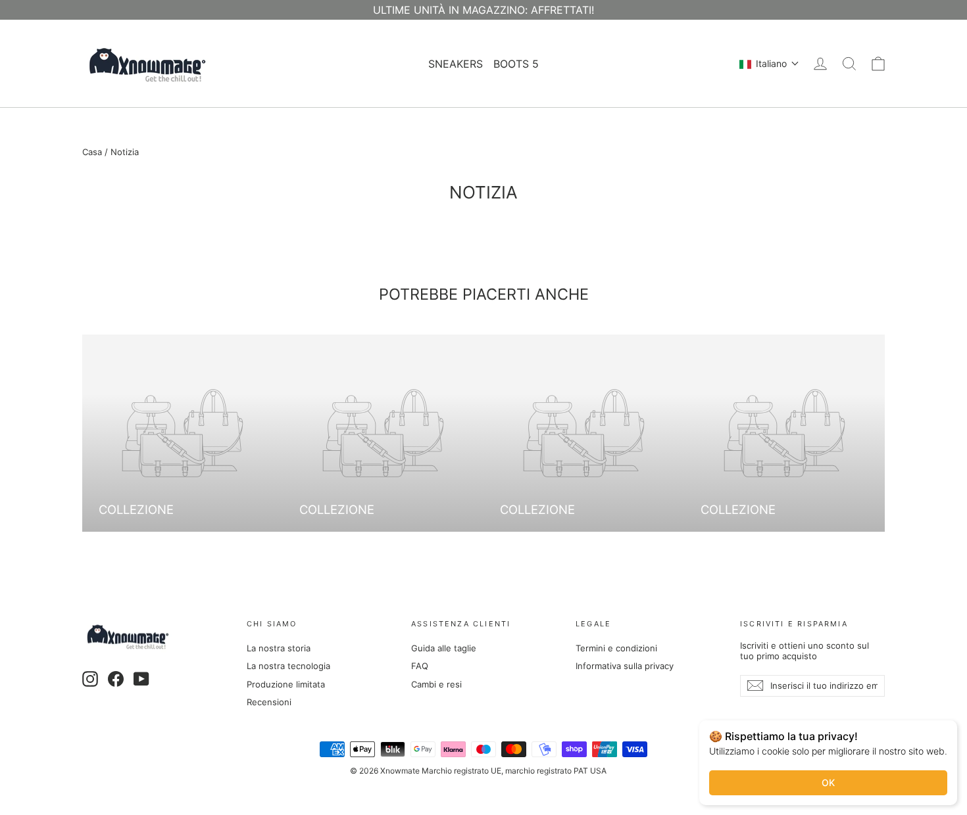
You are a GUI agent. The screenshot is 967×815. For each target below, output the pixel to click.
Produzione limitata (286, 684)
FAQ (419, 666)
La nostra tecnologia (288, 666)
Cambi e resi (436, 684)
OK (828, 782)
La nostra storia (278, 648)
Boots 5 (516, 63)
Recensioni (269, 702)
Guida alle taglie (443, 648)
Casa (92, 152)
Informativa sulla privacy (625, 666)
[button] (769, 64)
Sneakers (455, 63)
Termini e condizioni (616, 648)
